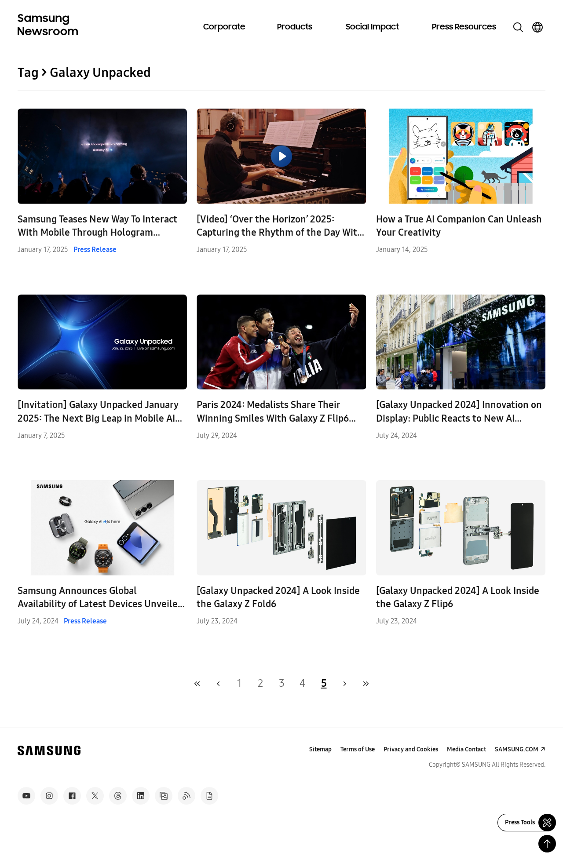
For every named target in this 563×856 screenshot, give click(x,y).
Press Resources (464, 27)
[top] (547, 843)
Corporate (224, 27)
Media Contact (466, 749)
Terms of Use (357, 749)
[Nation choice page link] (537, 27)
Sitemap (320, 749)
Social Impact (372, 27)
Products (294, 27)
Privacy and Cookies (411, 749)
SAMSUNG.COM (516, 749)
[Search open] (518, 27)
